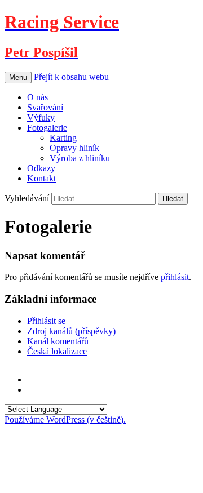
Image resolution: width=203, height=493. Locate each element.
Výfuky (41, 117)
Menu (18, 77)
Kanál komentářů (58, 341)
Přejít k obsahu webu (71, 77)
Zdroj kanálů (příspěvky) (71, 331)
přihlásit (175, 277)
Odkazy (41, 168)
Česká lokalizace (57, 351)
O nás (37, 97)
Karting (63, 138)
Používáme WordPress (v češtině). (65, 419)
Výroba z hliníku (80, 158)
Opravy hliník (74, 148)
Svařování (45, 107)
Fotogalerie (47, 127)
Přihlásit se (46, 321)
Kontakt (41, 178)
